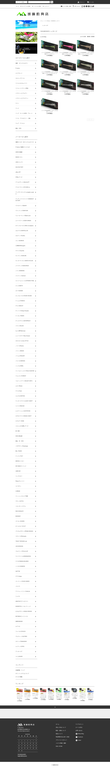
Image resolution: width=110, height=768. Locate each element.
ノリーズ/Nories (47, 20)
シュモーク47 (45, 25)
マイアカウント (79, 724)
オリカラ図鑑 (19, 676)
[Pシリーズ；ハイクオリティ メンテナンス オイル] (26, 49)
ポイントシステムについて (22, 673)
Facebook (80, 737)
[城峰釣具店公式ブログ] (26, 25)
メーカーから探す (37, 6)
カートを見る (79, 727)
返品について (59, 733)
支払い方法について (61, 727)
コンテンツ (46, 6)
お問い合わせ (77, 6)
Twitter (79, 740)
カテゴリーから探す (26, 6)
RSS (57, 746)
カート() (91, 2)
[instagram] (82, 6)
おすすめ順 (83, 36)
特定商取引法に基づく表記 (62, 736)
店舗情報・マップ (20, 670)
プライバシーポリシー (61, 740)
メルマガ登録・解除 (66, 6)
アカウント (82, 2)
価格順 (88, 36)
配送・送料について (61, 730)
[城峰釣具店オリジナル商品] (26, 37)
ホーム (17, 6)
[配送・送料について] (93, 6)
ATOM (60, 746)
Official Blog (80, 733)
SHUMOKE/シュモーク (55, 20)
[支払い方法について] (91, 6)
